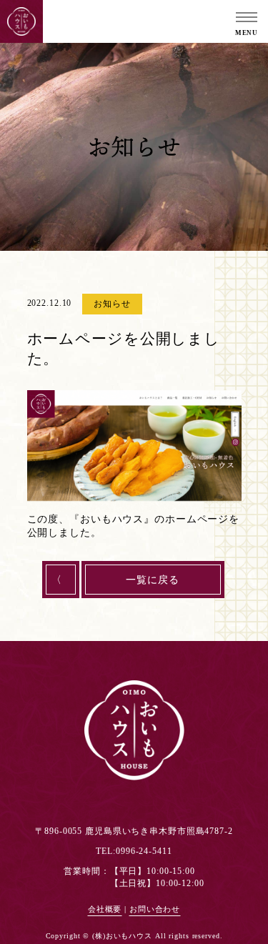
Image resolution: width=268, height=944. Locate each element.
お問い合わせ (154, 909)
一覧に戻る (152, 579)
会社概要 (105, 909)
